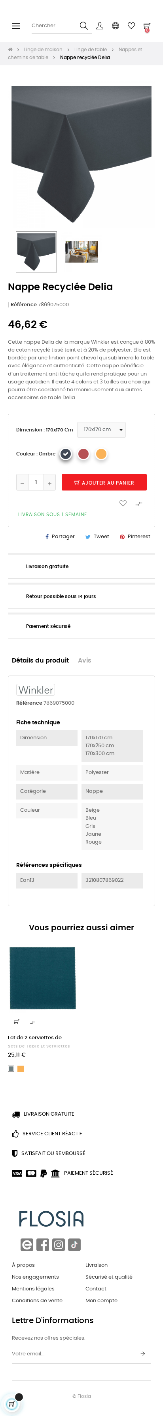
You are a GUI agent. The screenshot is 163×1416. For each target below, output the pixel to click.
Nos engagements (35, 1277)
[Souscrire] (143, 1354)
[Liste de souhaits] (123, 502)
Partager (63, 536)
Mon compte (101, 1300)
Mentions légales (33, 1289)
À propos (23, 1265)
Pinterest (139, 536)
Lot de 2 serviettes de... (36, 1037)
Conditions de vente (37, 1300)
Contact (95, 1289)
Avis (84, 661)
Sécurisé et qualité (109, 1277)
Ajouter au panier (107, 483)
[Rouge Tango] (83, 454)
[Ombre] (65, 454)
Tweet (101, 536)
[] (16, 1021)
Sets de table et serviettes (39, 1046)
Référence (24, 304)
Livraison (96, 1265)
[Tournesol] (101, 454)
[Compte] (100, 26)
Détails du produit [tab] (40, 661)
